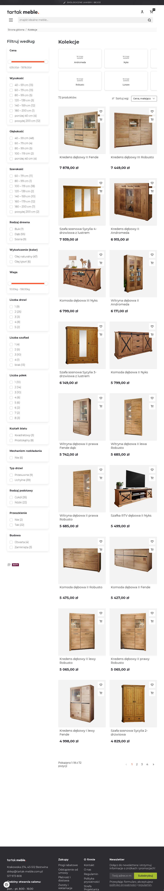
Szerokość (16, 169)
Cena (13, 50)
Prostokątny (24, 440)
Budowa (15, 535)
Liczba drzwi (18, 299)
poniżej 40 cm (26, 115)
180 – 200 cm (25, 110)
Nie (19, 457)
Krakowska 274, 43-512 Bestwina (27, 867)
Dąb (20, 234)
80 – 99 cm (23, 95)
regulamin (145, 885)
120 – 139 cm (24, 100)
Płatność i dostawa (64, 879)
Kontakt (89, 865)
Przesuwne (24, 474)
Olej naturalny (26, 256)
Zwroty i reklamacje (65, 886)
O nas (87, 869)
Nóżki (21, 502)
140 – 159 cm (25, 105)
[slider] (10, 62)
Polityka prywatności (92, 880)
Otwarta (22, 542)
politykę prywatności (123, 885)
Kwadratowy (24, 435)
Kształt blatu (18, 428)
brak (20, 364)
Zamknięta (23, 547)
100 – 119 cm (24, 153)
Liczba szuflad (19, 337)
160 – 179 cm (25, 201)
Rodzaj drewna (20, 222)
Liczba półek (18, 375)
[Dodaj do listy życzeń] (101, 111)
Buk (19, 229)
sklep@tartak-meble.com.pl (25, 871)
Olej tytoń (23, 261)
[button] (142, 12)
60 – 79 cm (24, 90)
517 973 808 (14, 876)
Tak (19, 524)
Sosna (20, 239)
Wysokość (17, 78)
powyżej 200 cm (27, 120)
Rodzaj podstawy (21, 490)
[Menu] (11, 21)
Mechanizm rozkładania (26, 450)
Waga (13, 272)
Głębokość (17, 131)
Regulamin (91, 874)
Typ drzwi (16, 468)
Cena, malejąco (142, 98)
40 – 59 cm (24, 85)
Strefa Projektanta (91, 888)
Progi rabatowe (68, 865)
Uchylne (23, 480)
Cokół (21, 497)
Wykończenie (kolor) (24, 249)
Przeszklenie (18, 513)
